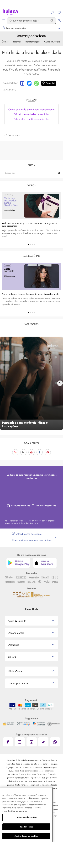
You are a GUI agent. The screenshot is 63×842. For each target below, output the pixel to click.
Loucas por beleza (18, 683)
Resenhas (16, 41)
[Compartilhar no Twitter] (29, 83)
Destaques (13, 645)
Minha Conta (15, 671)
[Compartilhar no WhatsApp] (36, 83)
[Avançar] (60, 383)
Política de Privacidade (29, 523)
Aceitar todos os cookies (26, 835)
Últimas (5, 41)
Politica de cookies (17, 810)
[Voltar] (3, 383)
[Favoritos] (59, 12)
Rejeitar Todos (26, 826)
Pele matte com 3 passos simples (31, 119)
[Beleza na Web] (10, 12)
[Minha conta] (52, 12)
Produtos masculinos (46, 505)
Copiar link (50, 83)
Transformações (32, 41)
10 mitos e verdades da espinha (31, 114)
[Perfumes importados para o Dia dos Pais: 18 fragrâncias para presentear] (31, 205)
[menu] (4, 20)
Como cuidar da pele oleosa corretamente (31, 109)
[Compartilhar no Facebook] (22, 83)
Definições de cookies (26, 817)
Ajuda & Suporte (17, 621)
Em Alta (12, 657)
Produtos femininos (20, 505)
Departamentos (16, 633)
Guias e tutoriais (52, 41)
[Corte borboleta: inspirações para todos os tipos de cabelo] (31, 276)
